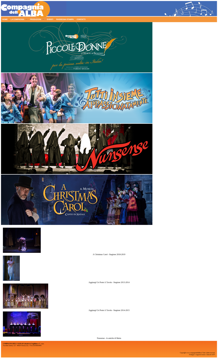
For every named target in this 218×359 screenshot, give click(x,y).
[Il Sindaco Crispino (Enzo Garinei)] (25, 308)
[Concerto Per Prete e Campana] (11, 280)
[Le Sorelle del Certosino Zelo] (22, 336)
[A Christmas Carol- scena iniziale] (22, 252)
